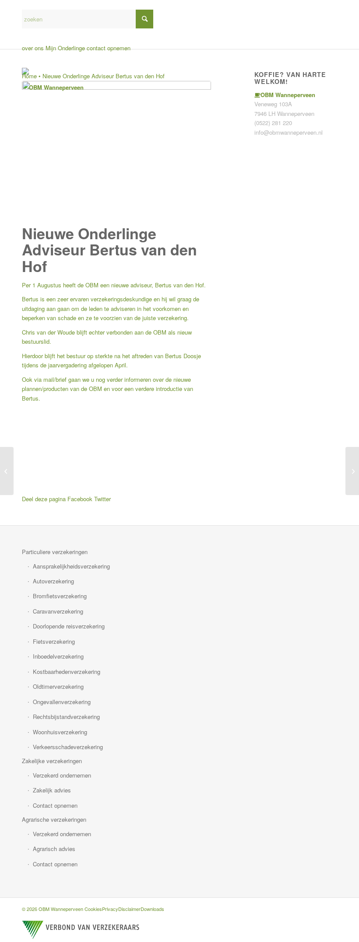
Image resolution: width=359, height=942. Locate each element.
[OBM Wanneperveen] (53, 87)
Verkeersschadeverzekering (68, 747)
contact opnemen (108, 48)
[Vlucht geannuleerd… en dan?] (352, 471)
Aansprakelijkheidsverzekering (71, 566)
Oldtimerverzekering (58, 686)
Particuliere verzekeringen (55, 552)
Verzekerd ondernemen (62, 775)
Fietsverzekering (54, 641)
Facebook (79, 499)
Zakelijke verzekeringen (52, 761)
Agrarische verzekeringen (54, 819)
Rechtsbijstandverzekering (66, 716)
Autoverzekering (53, 581)
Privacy (110, 908)
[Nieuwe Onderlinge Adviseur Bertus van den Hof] (116, 151)
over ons (33, 48)
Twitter (102, 499)
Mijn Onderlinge (65, 48)
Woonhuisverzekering (60, 732)
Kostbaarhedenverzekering (66, 671)
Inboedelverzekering (58, 656)
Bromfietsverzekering (60, 596)
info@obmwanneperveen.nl (288, 132)
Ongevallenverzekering (62, 702)
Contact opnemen (55, 805)
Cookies (93, 908)
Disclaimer (129, 908)
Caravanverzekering (58, 611)
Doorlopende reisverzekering (69, 626)
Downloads (152, 908)
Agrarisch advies (54, 848)
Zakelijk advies (52, 790)
